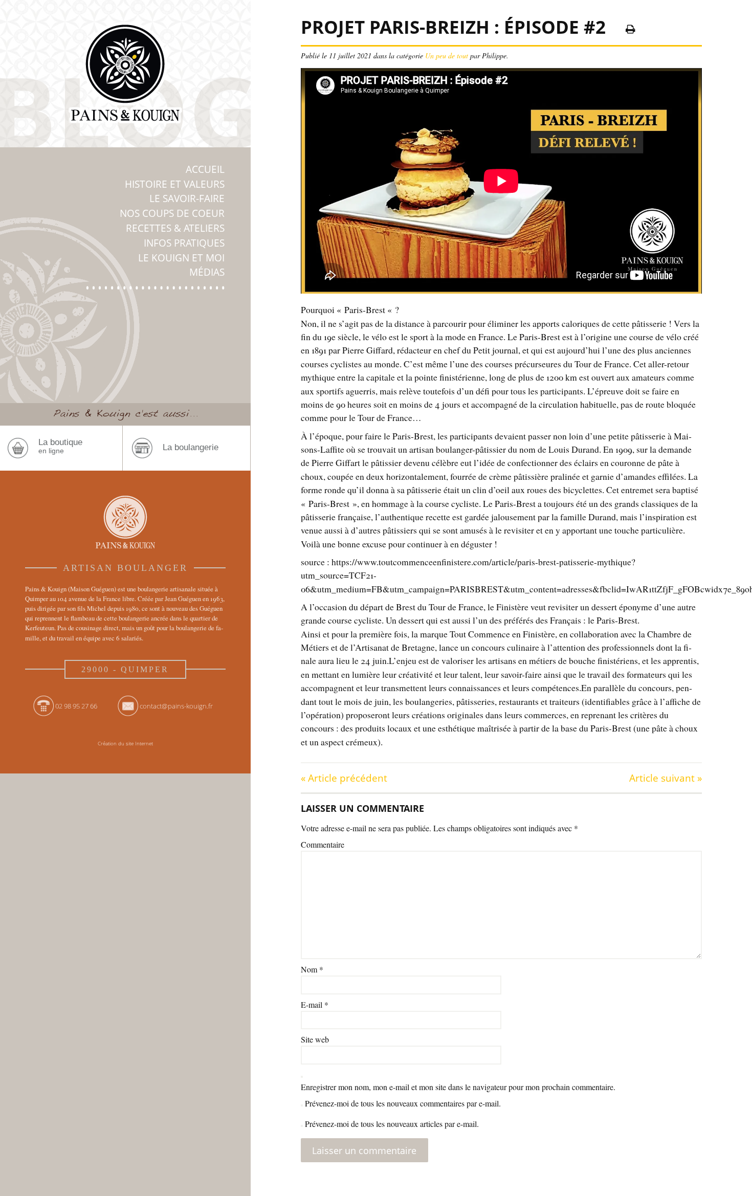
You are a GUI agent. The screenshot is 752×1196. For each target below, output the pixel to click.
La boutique (60, 446)
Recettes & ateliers (175, 228)
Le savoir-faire (187, 198)
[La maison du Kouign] (125, 74)
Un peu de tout (446, 55)
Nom (312, 969)
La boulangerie (190, 447)
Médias (207, 272)
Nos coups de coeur (172, 213)
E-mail (314, 1004)
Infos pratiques (184, 243)
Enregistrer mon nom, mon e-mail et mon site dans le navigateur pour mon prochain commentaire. (458, 1086)
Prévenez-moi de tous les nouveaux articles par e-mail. (392, 1123)
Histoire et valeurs (175, 184)
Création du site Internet (125, 743)
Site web (315, 1039)
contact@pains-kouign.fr (176, 706)
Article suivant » (665, 778)
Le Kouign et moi (181, 257)
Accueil (205, 169)
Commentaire (322, 844)
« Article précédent (344, 778)
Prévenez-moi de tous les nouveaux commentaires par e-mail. (403, 1103)
